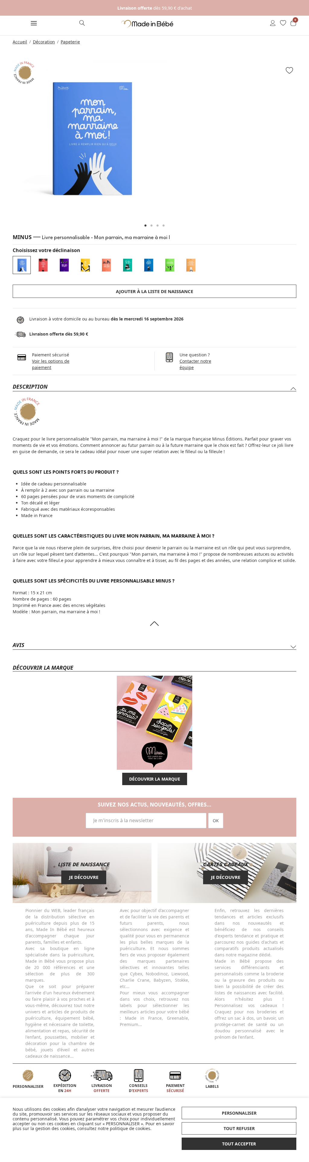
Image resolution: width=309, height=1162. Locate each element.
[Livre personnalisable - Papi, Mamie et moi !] (43, 265)
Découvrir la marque (154, 779)
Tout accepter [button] (239, 1144)
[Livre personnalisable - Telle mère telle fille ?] (64, 265)
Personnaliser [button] (239, 1113)
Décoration (44, 42)
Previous (5, 141)
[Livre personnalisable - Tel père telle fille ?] (106, 265)
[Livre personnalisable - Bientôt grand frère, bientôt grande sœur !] (191, 265)
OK (216, 820)
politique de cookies (130, 1128)
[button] (34, 24)
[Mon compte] (273, 23)
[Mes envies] (283, 23)
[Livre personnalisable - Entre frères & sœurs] (148, 265)
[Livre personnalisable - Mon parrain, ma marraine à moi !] (22, 265)
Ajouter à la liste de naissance (154, 291)
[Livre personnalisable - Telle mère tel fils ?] (85, 265)
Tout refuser (239, 1128)
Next (304, 141)
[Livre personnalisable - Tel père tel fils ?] (127, 265)
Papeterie (70, 42)
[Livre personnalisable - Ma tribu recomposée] (170, 265)
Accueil (20, 42)
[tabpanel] (154, 138)
